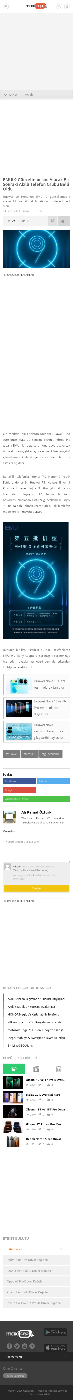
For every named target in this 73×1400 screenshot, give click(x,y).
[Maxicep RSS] (32, 1347)
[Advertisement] (36, 51)
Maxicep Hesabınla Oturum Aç (30, 870)
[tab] (14, 1069)
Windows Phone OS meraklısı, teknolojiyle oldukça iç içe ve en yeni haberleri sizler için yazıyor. (43, 822)
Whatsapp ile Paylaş (16, 799)
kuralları (37, 875)
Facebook (10, 781)
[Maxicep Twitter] (16, 1347)
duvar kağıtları (15, 1375)
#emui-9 (30, 754)
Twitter (43, 781)
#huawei (12, 754)
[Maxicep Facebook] (9, 1347)
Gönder (36, 888)
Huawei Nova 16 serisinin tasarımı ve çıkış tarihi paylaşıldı (48, 731)
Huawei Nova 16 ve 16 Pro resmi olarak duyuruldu (50, 707)
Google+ (9, 790)
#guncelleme (51, 754)
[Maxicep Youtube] (24, 1347)
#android (15, 1249)
